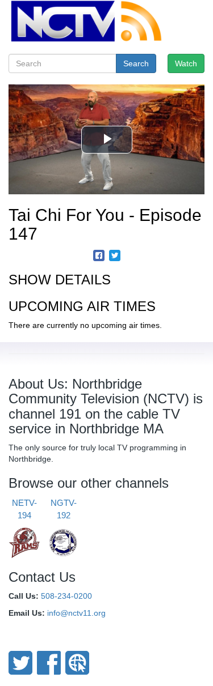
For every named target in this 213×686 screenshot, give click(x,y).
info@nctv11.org (76, 612)
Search (136, 63)
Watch (186, 63)
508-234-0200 (66, 595)
